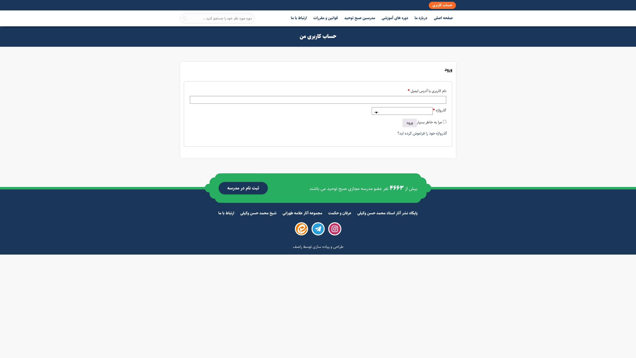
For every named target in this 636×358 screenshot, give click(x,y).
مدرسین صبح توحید (359, 18)
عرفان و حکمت (339, 213)
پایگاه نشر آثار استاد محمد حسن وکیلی (387, 213)
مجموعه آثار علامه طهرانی (302, 213)
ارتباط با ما (299, 18)
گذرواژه (439, 110)
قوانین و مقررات (325, 18)
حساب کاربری (442, 5)
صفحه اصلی (443, 18)
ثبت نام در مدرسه (243, 188)
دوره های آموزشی (395, 18)
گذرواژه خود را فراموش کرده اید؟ (422, 133)
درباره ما (421, 18)
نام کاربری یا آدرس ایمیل (427, 91)
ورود (409, 123)
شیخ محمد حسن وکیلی (258, 213)
